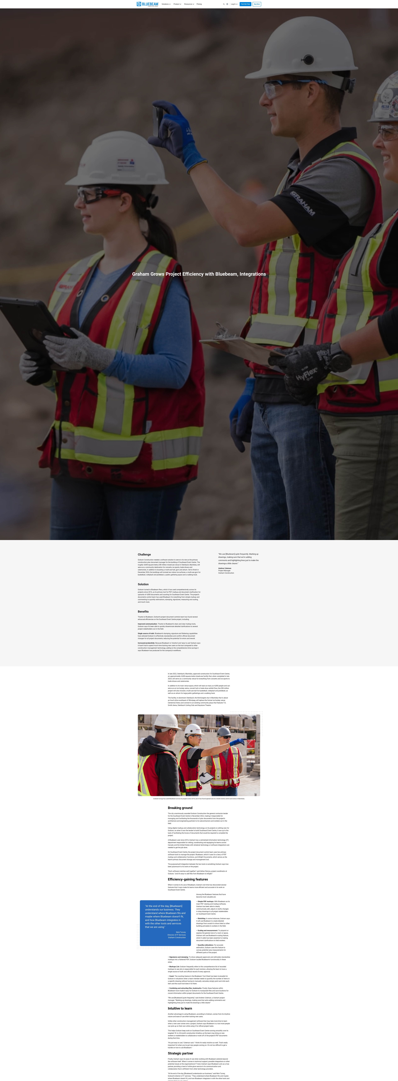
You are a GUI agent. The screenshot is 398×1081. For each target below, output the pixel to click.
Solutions (165, 4)
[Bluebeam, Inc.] (148, 4)
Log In (233, 4)
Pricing (199, 4)
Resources (188, 4)
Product (176, 4)
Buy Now (257, 4)
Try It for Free (245, 4)
